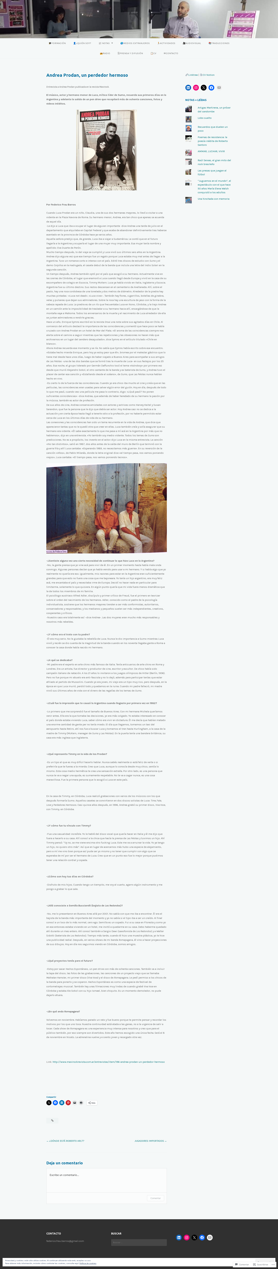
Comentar (155, 1198)
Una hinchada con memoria (213, 198)
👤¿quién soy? (82, 43)
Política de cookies (87, 1263)
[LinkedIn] (188, 88)
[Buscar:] (139, 1242)
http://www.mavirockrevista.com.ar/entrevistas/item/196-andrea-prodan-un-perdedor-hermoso (109, 1061)
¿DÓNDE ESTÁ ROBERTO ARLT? (66, 1140)
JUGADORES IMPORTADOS (149, 1140)
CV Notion (208, 74)
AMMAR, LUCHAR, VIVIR (211, 151)
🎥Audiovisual (192, 43)
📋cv (153, 53)
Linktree (193, 74)
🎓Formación (57, 43)
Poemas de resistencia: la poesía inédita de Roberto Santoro (213, 141)
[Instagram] (196, 88)
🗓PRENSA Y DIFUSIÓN (130, 53)
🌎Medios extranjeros (135, 43)
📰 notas (104, 43)
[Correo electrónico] (219, 88)
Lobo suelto (205, 117)
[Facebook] (211, 88)
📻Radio (105, 53)
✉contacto (171, 53)
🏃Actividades (166, 43)
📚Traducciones (219, 43)
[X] (204, 88)
